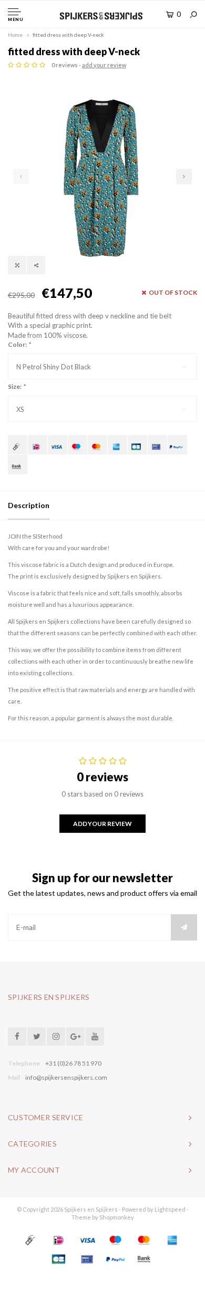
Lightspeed (170, 1209)
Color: (19, 344)
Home (15, 35)
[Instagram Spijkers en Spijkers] (56, 1036)
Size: (16, 386)
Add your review (102, 824)
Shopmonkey (116, 1217)
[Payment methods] (17, 444)
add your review (104, 64)
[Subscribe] (184, 927)
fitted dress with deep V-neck (68, 35)
